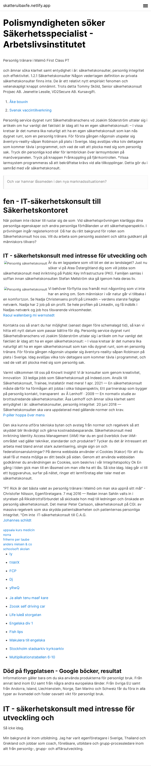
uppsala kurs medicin (19, 530)
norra (7, 535)
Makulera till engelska (27, 640)
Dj (11, 579)
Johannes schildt (17, 520)
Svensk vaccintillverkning (30, 110)
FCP (12, 571)
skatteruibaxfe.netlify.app (26, 5)
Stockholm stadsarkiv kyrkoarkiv (36, 649)
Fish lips (16, 632)
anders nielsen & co (17, 544)
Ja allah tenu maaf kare (28, 598)
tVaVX (14, 562)
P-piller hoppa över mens (24, 415)
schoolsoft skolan (16, 549)
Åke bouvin (18, 102)
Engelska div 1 (21, 623)
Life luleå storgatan (25, 615)
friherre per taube (16, 539)
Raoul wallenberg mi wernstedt (29, 315)
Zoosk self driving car (27, 606)
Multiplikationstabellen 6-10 (32, 657)
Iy (10, 554)
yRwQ (14, 588)
